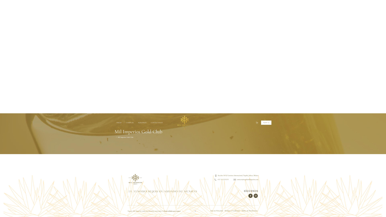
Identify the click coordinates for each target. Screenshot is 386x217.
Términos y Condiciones (232, 210)
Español (265, 122)
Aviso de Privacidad (216, 210)
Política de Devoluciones (250, 210)
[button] (257, 123)
